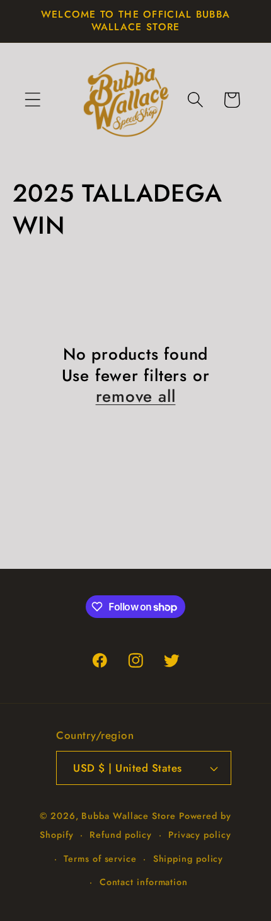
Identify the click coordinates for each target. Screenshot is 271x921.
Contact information (144, 882)
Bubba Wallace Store (128, 815)
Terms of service (100, 858)
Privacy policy (199, 834)
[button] (32, 100)
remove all (136, 397)
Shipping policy (188, 858)
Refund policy (120, 834)
